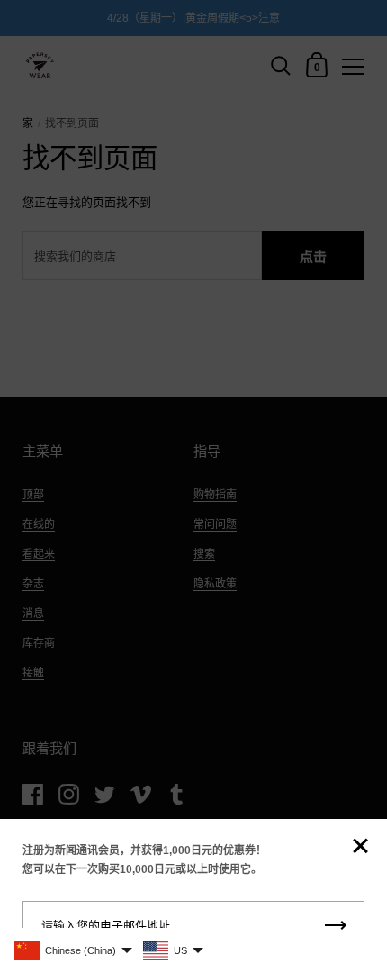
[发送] (335, 925)
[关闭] (360, 847)
